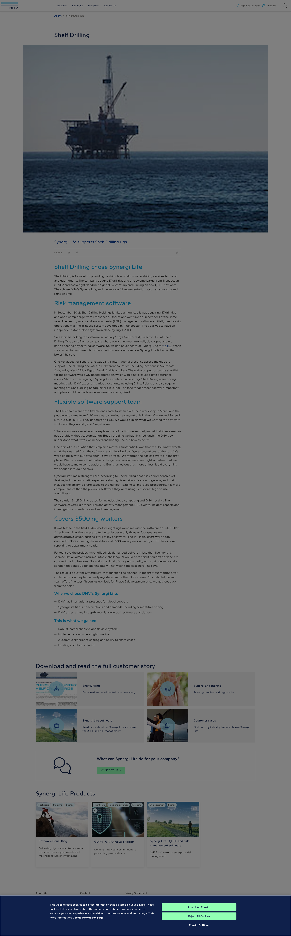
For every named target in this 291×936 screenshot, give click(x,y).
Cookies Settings (199, 925)
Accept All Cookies (199, 907)
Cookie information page (88, 917)
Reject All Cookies (199, 916)
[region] (145, 915)
